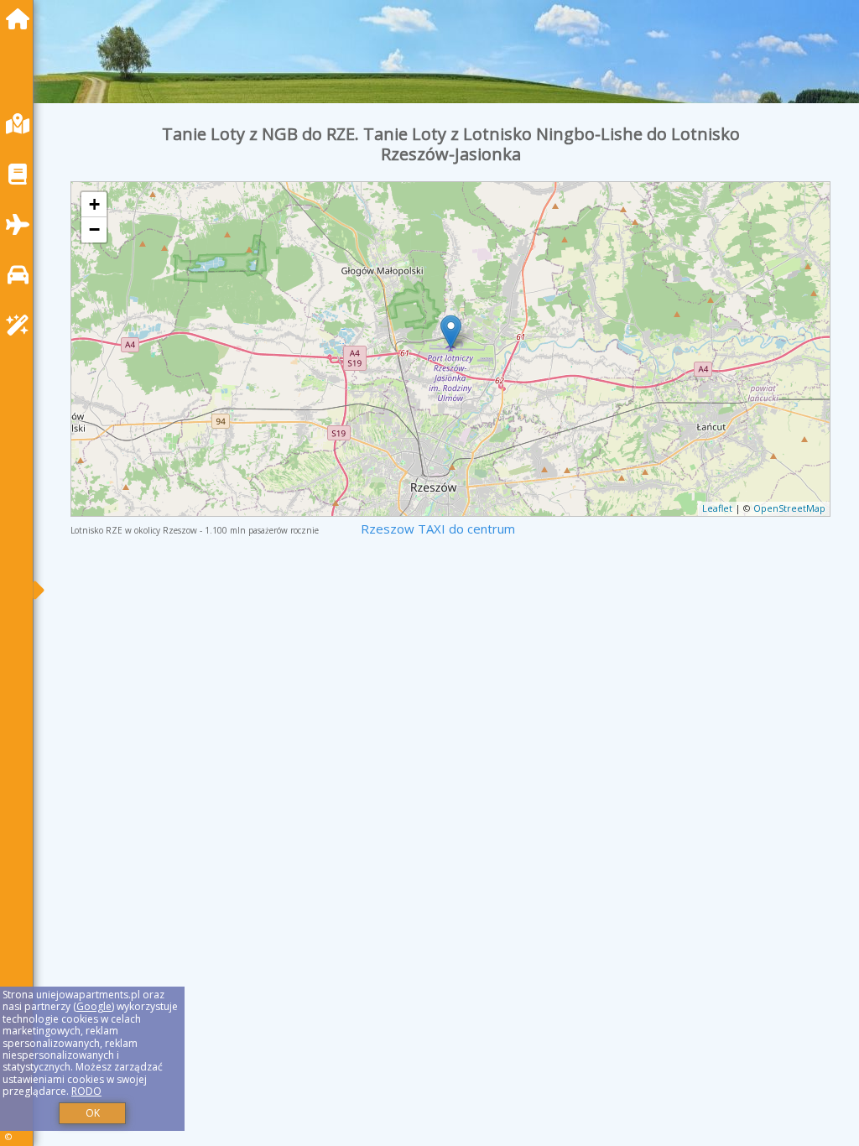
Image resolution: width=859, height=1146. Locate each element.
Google (94, 1006)
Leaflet (717, 508)
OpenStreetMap (789, 508)
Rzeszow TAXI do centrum (438, 528)
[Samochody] (22, 274)
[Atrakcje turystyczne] (22, 325)
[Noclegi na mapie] (22, 123)
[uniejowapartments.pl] (22, 18)
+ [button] (94, 204)
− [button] (94, 229)
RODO (86, 1091)
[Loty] (22, 224)
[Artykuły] (22, 174)
